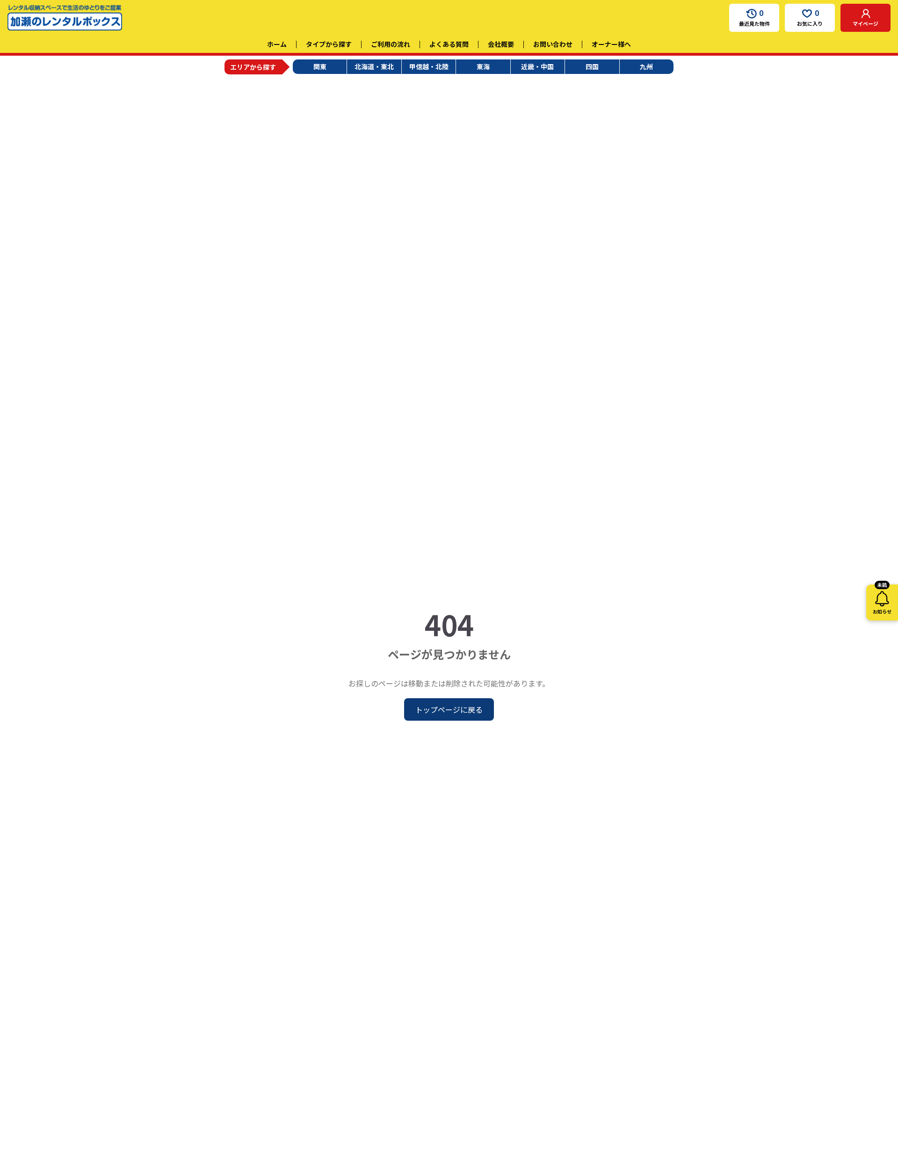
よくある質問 (449, 44)
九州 (646, 66)
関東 (319, 66)
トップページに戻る (449, 709)
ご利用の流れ (390, 44)
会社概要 (501, 44)
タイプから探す (329, 44)
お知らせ (882, 599)
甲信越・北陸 (429, 66)
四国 (592, 66)
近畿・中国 (537, 66)
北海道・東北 (374, 66)
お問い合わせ (552, 44)
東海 (483, 66)
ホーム (277, 44)
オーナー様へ (611, 44)
